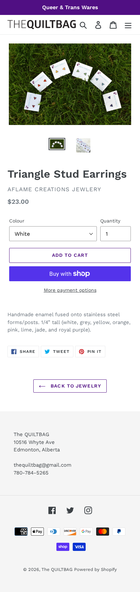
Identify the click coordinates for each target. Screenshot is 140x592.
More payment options (70, 290)
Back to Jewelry (75, 386)
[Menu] (128, 24)
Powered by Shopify (95, 569)
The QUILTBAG (56, 569)
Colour (16, 220)
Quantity (110, 220)
